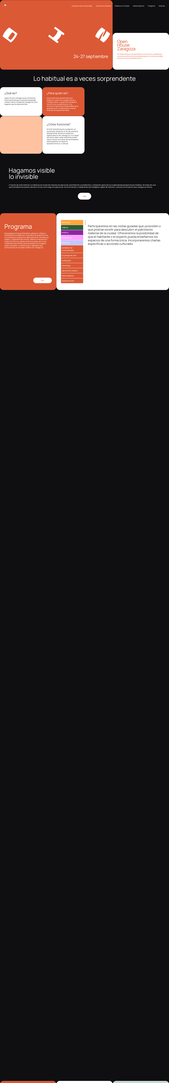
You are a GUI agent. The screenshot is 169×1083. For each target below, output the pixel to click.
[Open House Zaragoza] (6, 5)
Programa (151, 6)
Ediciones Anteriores (103, 6)
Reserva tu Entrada (122, 6)
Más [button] (84, 196)
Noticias (162, 6)
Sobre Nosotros (138, 6)
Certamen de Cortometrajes (82, 6)
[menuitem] (83, 6)
